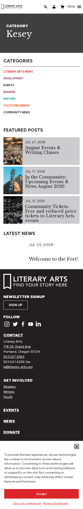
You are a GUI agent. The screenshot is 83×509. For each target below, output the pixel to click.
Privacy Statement (55, 503)
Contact (13, 335)
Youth (8, 397)
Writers (9, 98)
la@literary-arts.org (18, 367)
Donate (11, 432)
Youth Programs (16, 105)
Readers (9, 92)
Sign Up (15, 305)
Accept (41, 494)
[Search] (45, 7)
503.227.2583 (13, 357)
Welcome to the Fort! (53, 259)
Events (8, 85)
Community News (16, 112)
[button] (76, 446)
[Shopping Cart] (62, 7)
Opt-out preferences (27, 503)
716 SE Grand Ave (17, 346)
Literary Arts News (18, 71)
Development (13, 78)
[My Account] (54, 7)
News (9, 421)
